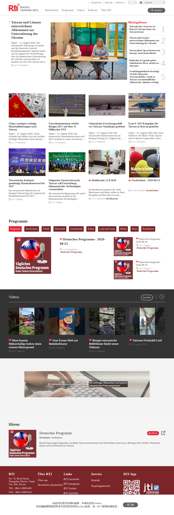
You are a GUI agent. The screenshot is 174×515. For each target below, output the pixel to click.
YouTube (147, 297)
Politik (46, 228)
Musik (123, 228)
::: (89, 2)
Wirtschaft (60, 228)
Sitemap (109, 2)
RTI (12, 474)
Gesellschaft (76, 228)
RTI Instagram (72, 483)
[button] (162, 296)
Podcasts (121, 2)
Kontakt (95, 480)
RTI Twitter (70, 488)
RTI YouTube (71, 493)
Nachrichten (32, 228)
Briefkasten (148, 228)
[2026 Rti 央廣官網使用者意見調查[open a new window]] (87, 384)
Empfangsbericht (100, 485)
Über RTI (45, 474)
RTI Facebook (71, 479)
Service (96, 474)
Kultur (91, 228)
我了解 (130, 505)
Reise (134, 228)
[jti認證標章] (153, 489)
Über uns (43, 480)
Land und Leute (107, 228)
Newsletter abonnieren (50, 484)
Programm (15, 228)
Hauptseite (97, 2)
